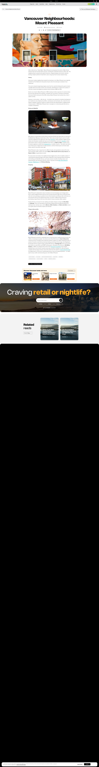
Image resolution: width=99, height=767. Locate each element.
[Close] (3, 764)
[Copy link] (45, 30)
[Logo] (5, 4)
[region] (49, 764)
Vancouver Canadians (56, 246)
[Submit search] (93, 1)
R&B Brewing (36, 162)
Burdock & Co (47, 144)
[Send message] (60, 300)
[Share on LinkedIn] (43, 30)
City (3, 9)
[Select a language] (96, 1)
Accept (87, 764)
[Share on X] (41, 30)
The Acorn (52, 139)
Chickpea (64, 141)
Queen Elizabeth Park (65, 249)
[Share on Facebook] (39, 30)
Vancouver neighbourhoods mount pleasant (13, 9)
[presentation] (49, 14)
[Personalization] (96, 4)
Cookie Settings (79, 764)
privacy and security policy (21, 764)
